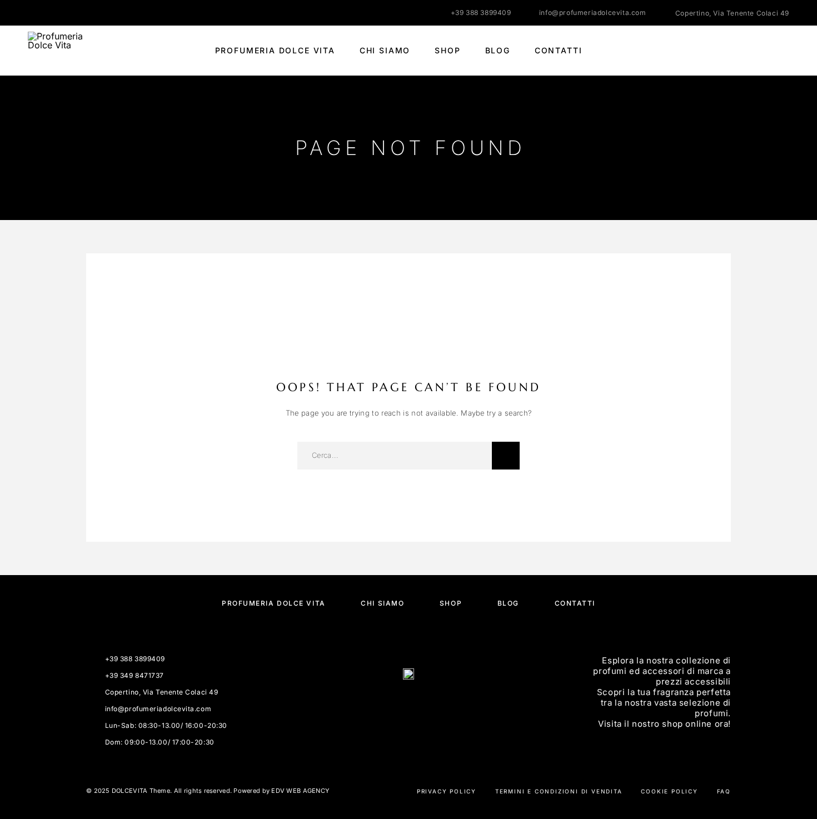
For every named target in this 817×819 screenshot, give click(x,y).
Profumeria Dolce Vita (275, 50)
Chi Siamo (385, 50)
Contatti (558, 50)
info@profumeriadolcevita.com (592, 12)
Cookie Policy (669, 791)
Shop (447, 50)
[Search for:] (394, 456)
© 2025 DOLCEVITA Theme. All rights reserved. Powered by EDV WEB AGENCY (207, 791)
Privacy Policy (446, 791)
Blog (497, 50)
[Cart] (785, 50)
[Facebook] (31, 13)
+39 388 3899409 (481, 12)
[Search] (710, 50)
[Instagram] (52, 13)
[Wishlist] (760, 51)
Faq (724, 791)
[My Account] (735, 50)
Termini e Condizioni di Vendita (558, 791)
